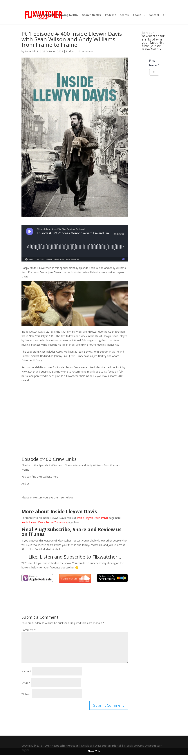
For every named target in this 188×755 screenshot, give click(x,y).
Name (26, 671)
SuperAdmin (32, 51)
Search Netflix (91, 15)
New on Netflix (44, 15)
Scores (124, 15)
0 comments (86, 51)
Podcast (110, 15)
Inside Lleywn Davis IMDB (93, 518)
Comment (28, 630)
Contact (154, 15)
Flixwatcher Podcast (64, 745)
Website (26, 694)
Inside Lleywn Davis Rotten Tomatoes (44, 522)
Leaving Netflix (68, 15)
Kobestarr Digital (109, 745)
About (137, 15)
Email (25, 682)
